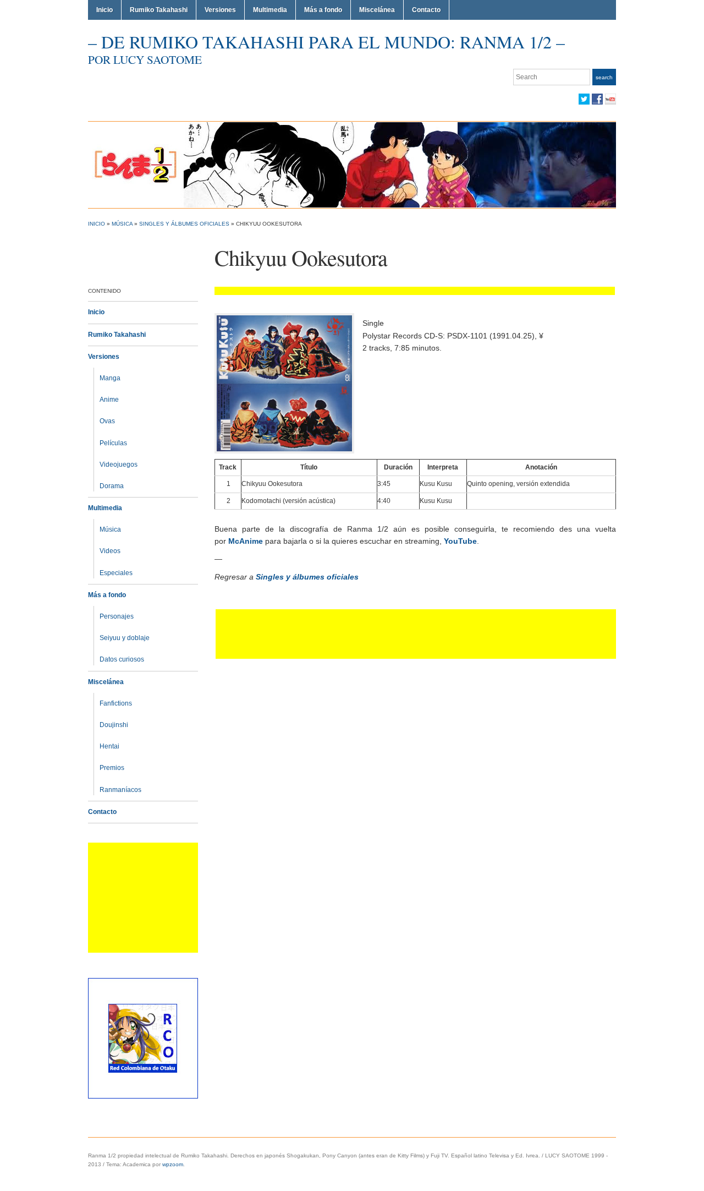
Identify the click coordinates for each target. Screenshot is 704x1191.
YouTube (610, 99)
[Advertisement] (143, 898)
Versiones (220, 10)
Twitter (584, 99)
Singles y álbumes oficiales (184, 224)
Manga (110, 378)
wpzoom (172, 1164)
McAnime (245, 541)
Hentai (109, 746)
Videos (110, 551)
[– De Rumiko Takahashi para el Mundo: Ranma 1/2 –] (352, 164)
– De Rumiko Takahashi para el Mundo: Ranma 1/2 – (326, 41)
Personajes (117, 616)
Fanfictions (116, 703)
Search (604, 77)
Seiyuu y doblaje (125, 638)
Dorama (112, 486)
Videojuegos (119, 464)
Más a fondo (323, 10)
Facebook (597, 99)
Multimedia (270, 10)
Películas (113, 443)
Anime (109, 399)
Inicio (104, 10)
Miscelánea (377, 10)
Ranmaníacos (120, 790)
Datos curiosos (122, 659)
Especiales (116, 573)
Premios (112, 768)
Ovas (107, 421)
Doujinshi (114, 725)
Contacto (426, 10)
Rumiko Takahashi (159, 10)
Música (122, 224)
